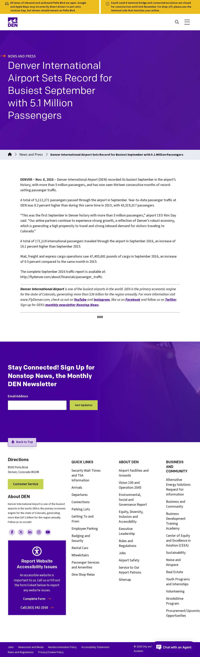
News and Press (31, 154)
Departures (79, 494)
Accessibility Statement (95, 647)
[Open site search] (177, 22)
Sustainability (176, 552)
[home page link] (53, 22)
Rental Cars (79, 548)
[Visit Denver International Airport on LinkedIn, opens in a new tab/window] (30, 532)
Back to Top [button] (24, 442)
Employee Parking (84, 528)
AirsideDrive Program (174, 601)
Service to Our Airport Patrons (130, 570)
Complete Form (34, 599)
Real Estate (174, 572)
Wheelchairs (80, 555)
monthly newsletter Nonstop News (72, 304)
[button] (187, 22)
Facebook (132, 299)
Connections (80, 502)
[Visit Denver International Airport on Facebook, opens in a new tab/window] (12, 532)
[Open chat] (174, 647)
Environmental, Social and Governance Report (133, 499)
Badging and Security (80, 538)
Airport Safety (129, 560)
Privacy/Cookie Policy (51, 652)
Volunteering (175, 591)
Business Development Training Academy (176, 521)
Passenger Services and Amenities (85, 565)
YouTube (80, 299)
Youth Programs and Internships (178, 582)
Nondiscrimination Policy (62, 647)
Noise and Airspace (173, 562)
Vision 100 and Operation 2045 (130, 485)
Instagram (102, 299)
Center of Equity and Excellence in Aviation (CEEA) (178, 540)
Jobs (122, 553)
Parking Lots (80, 509)
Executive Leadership (127, 531)
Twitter (170, 299)
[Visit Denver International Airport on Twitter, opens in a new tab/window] (21, 532)
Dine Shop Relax (83, 574)
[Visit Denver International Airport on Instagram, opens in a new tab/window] (39, 532)
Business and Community (175, 504)
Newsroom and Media (31, 647)
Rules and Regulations (127, 543)
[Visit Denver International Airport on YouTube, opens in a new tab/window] (48, 532)
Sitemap (125, 579)
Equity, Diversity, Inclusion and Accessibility (131, 516)
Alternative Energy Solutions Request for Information (178, 487)
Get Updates (83, 405)
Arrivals (76, 487)
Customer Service (25, 484)
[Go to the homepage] (10, 154)
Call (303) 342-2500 (35, 607)
